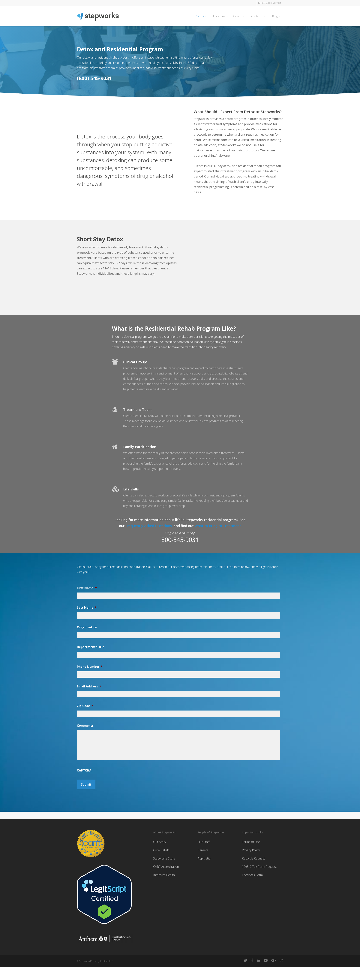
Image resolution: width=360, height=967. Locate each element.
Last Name (87, 608)
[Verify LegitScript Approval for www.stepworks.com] (104, 926)
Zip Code (85, 706)
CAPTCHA (84, 770)
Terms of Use (251, 842)
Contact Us (258, 16)
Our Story (159, 842)
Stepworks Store (164, 858)
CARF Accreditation (166, 867)
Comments (85, 726)
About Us (238, 16)
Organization (87, 627)
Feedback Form (252, 875)
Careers (203, 850)
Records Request (253, 858)
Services (201, 16)
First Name (87, 588)
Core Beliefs (161, 850)
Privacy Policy (251, 850)
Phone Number (90, 667)
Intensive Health (164, 875)
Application (205, 858)
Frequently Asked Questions (149, 525)
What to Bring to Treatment (218, 525)
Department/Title (90, 647)
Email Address (89, 686)
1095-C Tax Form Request (259, 867)
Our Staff (204, 842)
